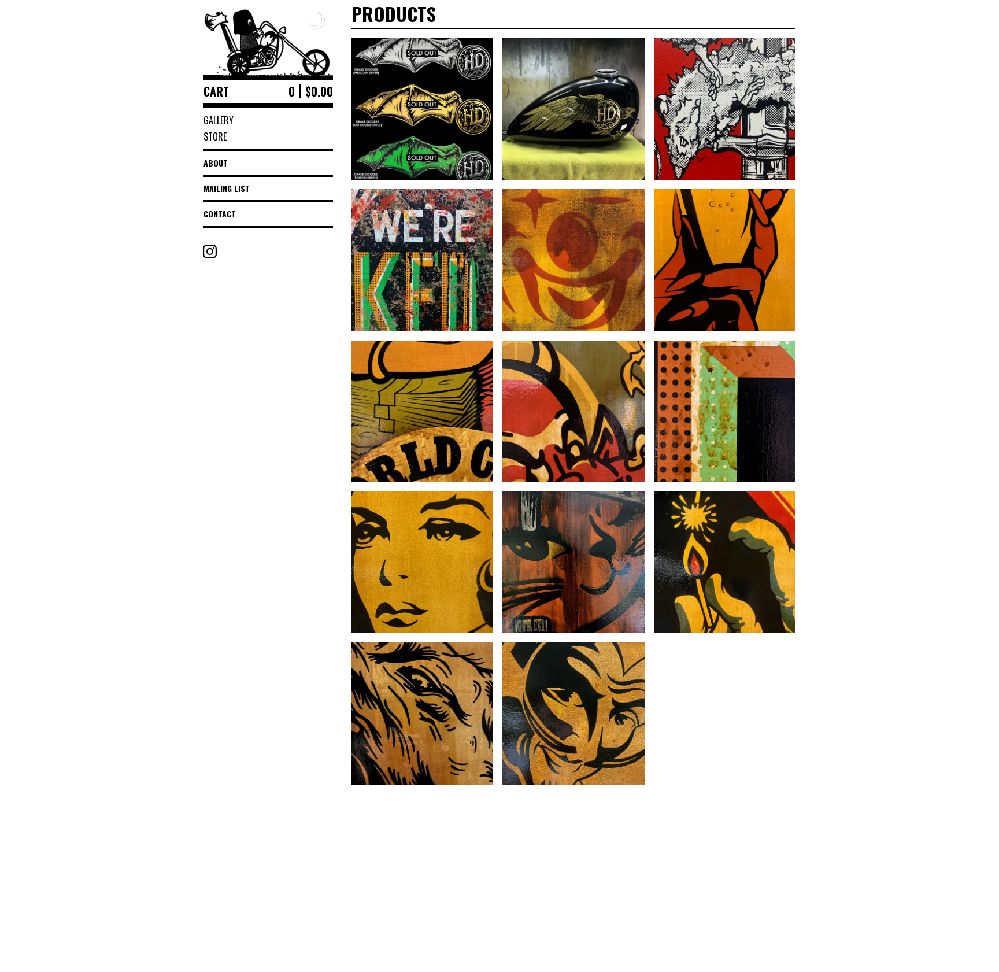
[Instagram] (210, 251)
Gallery (219, 120)
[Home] (268, 37)
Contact (220, 214)
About (216, 163)
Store (215, 136)
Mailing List (227, 188)
